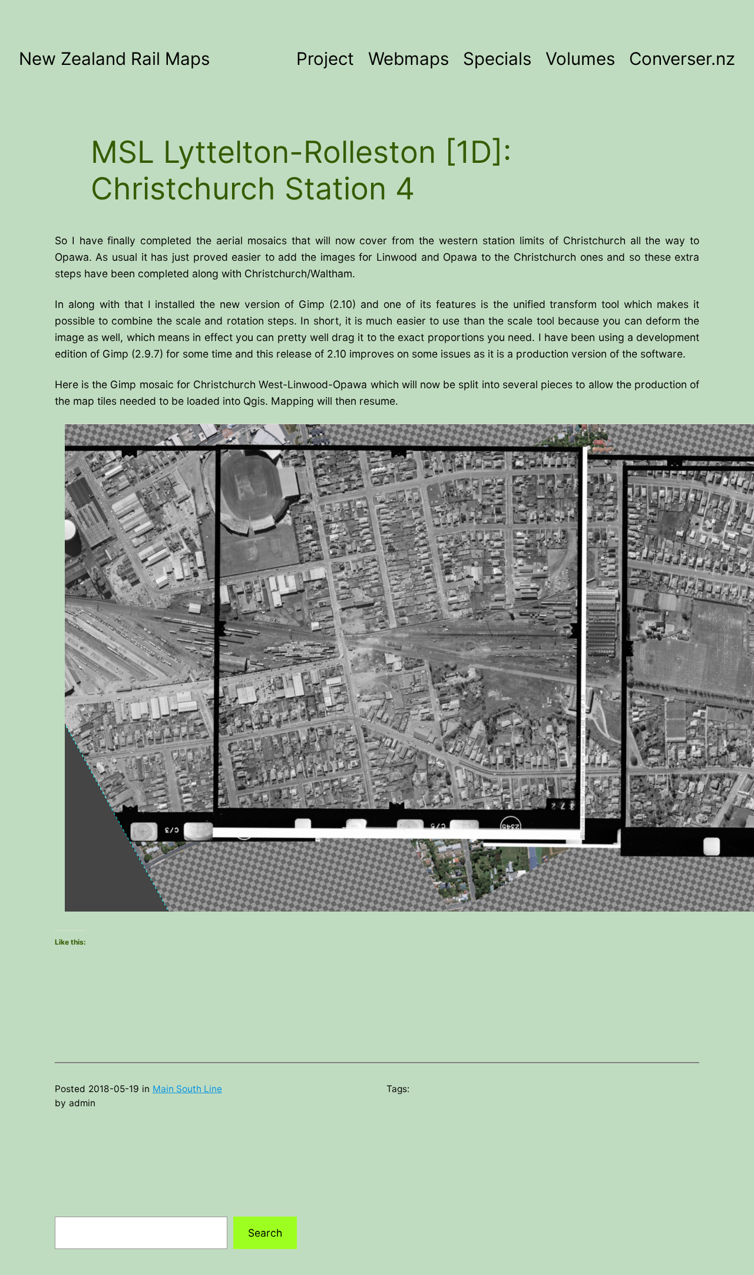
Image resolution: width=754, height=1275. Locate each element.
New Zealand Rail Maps (114, 58)
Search (265, 1233)
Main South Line (187, 1088)
